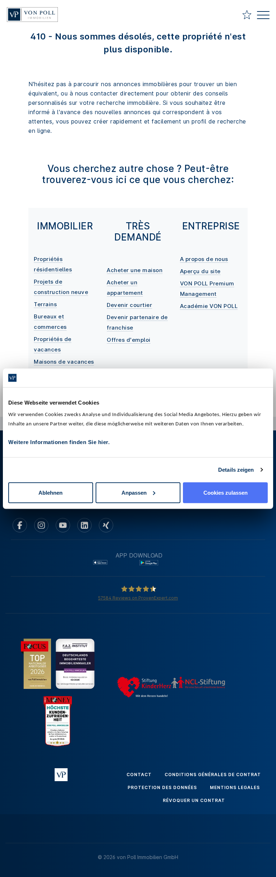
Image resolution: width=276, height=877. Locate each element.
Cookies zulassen (225, 492)
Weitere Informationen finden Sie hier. (59, 442)
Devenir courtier (129, 305)
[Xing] (106, 525)
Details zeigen (236, 470)
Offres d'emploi (129, 339)
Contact (139, 774)
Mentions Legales (235, 787)
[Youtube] (63, 525)
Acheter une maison (134, 270)
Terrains (45, 304)
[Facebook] (20, 525)
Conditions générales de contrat (213, 774)
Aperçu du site (200, 271)
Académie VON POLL (209, 306)
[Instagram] (41, 525)
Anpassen (134, 492)
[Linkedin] (84, 525)
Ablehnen (50, 492)
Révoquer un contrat (194, 800)
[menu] (263, 16)
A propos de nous (204, 259)
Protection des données (162, 787)
